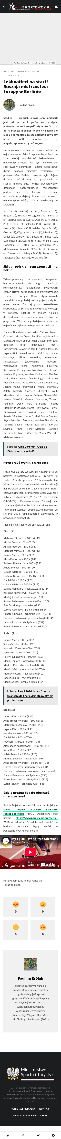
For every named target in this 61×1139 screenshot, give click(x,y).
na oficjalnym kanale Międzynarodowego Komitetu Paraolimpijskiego (30, 809)
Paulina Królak (27, 104)
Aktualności (9, 71)
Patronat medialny (23, 1109)
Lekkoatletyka (23, 71)
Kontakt (44, 1109)
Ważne (35, 71)
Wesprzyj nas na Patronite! (30, 1115)
